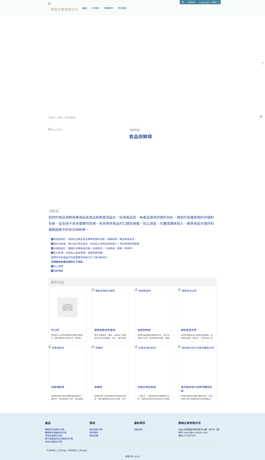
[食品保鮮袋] (86, 165)
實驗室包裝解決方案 (54, 429)
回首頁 (51, 117)
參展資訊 (138, 429)
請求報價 (94, 432)
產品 (60, 117)
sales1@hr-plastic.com (195, 432)
